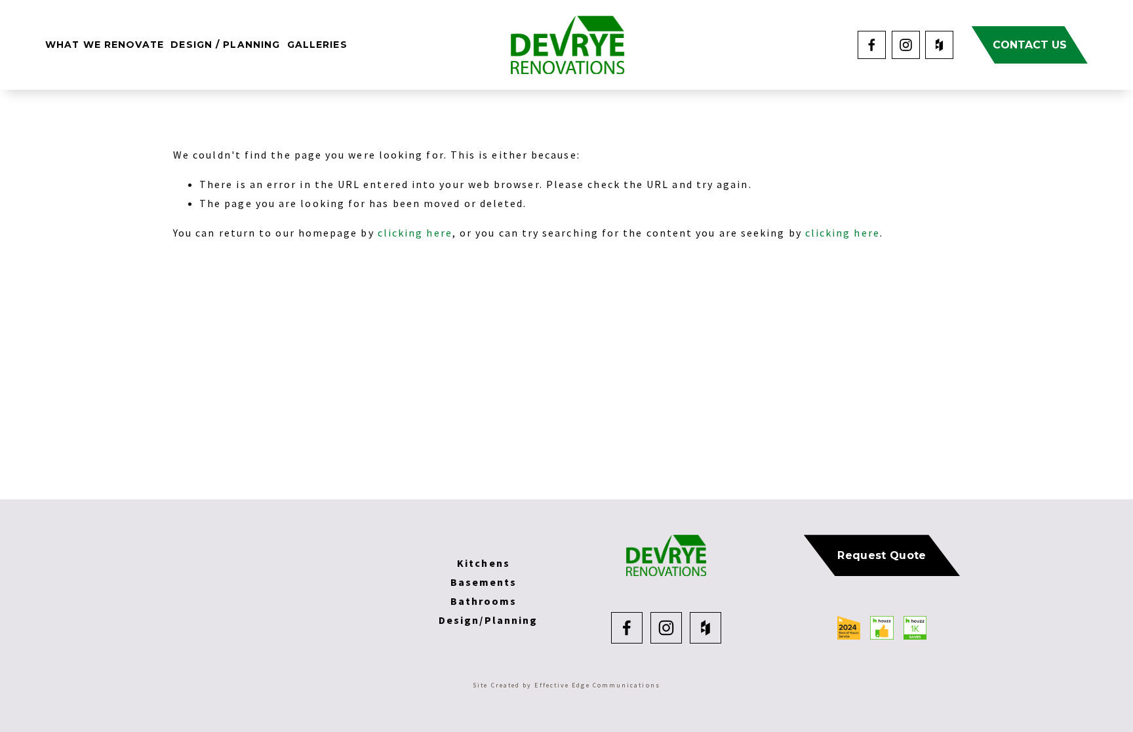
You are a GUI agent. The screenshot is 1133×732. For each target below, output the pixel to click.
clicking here (415, 232)
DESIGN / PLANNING (225, 44)
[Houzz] (939, 45)
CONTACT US (1030, 45)
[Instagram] (906, 45)
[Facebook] (872, 45)
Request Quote (881, 555)
